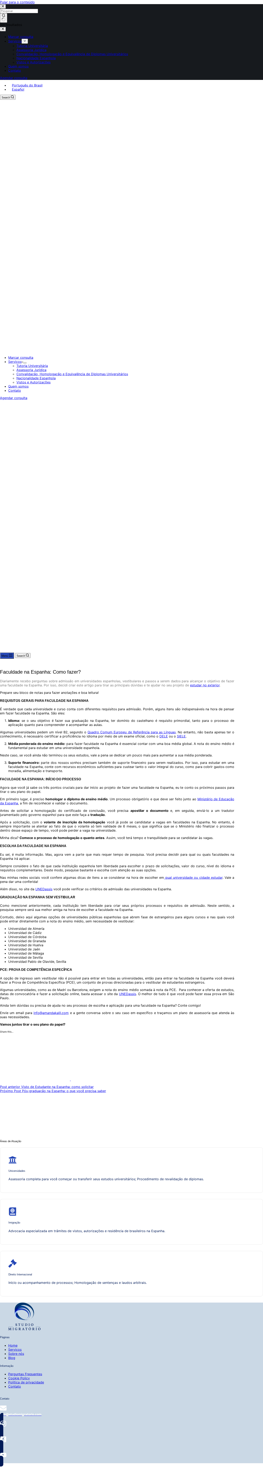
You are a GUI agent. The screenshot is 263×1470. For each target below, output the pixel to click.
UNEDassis (43, 889)
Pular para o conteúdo (17, 2)
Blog (11, 1358)
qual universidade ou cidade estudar (193, 877)
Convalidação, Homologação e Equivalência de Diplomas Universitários (72, 374)
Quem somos (18, 386)
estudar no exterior (205, 685)
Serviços (15, 362)
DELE (163, 736)
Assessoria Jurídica (31, 370)
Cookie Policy (19, 1378)
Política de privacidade (26, 1382)
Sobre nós (16, 1354)
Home (12, 1345)
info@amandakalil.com (51, 1013)
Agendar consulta (13, 398)
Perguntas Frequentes (25, 1374)
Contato (14, 390)
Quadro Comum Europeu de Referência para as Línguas (131, 732)
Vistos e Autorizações (33, 382)
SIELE (181, 736)
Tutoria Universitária (32, 366)
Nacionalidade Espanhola (36, 378)
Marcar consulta (20, 357)
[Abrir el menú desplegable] (25, 362)
